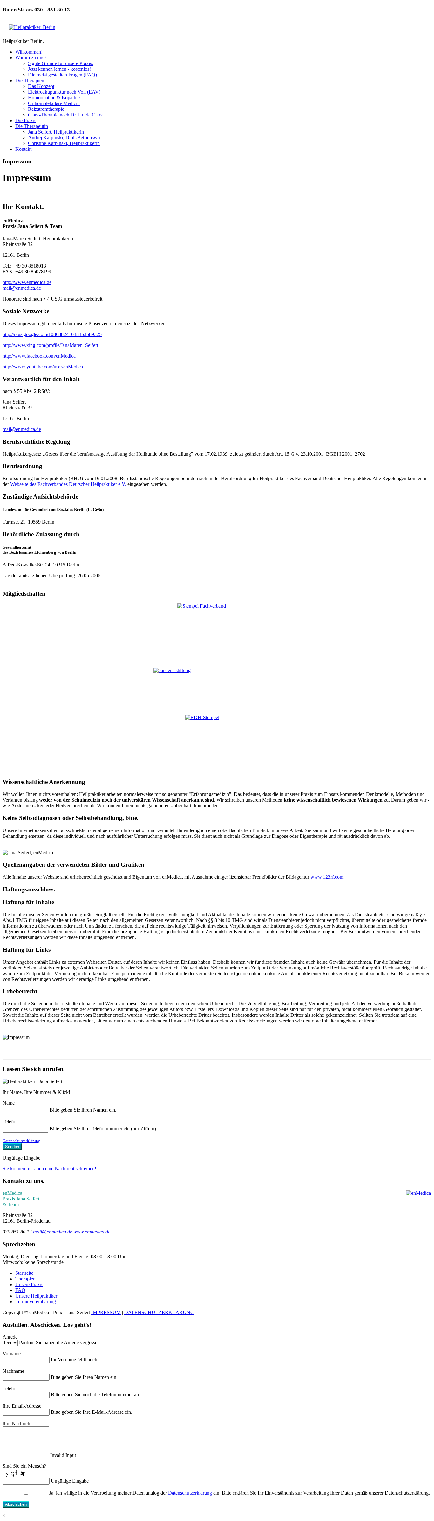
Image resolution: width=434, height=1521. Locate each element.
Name (9, 1103)
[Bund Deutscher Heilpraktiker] (217, 744)
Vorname (12, 1353)
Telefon (10, 1121)
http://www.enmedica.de (27, 282)
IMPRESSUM (106, 1312)
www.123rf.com (326, 877)
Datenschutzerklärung (21, 1140)
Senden (12, 1146)
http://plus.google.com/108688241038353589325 (52, 334)
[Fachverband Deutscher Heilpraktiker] (217, 630)
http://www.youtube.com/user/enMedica (43, 366)
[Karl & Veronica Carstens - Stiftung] (217, 689)
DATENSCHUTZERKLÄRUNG (159, 1312)
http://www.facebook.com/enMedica (39, 356)
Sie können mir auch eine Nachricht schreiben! (49, 1168)
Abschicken (16, 1504)
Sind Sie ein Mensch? (24, 1466)
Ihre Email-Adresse (22, 1406)
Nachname (13, 1371)
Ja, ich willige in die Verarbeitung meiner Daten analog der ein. (134, 1493)
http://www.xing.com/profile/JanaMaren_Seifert (50, 345)
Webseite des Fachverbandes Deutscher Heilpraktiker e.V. (68, 484)
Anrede (10, 1336)
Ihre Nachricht (17, 1423)
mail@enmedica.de (22, 288)
